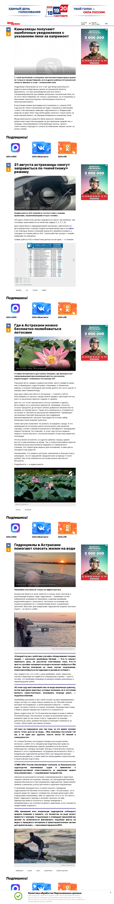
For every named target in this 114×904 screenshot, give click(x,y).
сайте (71, 228)
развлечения (48, 870)
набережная (19, 870)
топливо (34, 290)
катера (30, 870)
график (44, 290)
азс (27, 290)
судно (38, 870)
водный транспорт (62, 870)
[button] (73, 260)
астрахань (28, 510)
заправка (18, 290)
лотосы (18, 510)
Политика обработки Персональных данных (55, 893)
